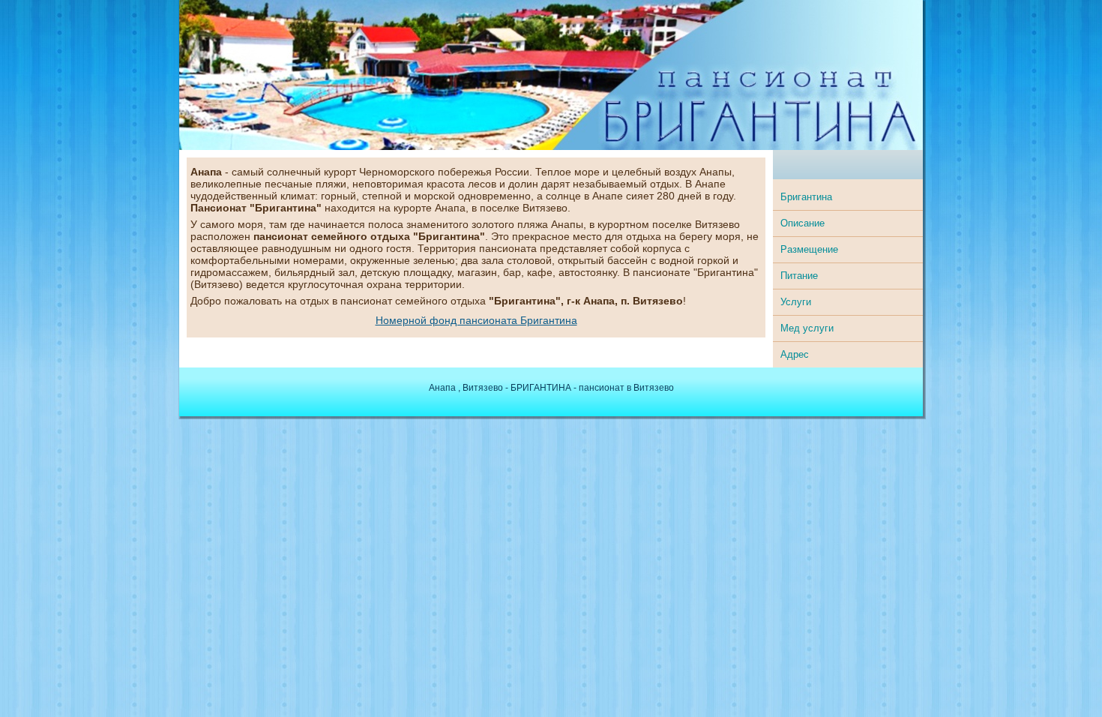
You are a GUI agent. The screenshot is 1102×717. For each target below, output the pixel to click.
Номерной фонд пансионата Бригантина (476, 320)
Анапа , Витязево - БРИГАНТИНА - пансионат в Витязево (551, 387)
